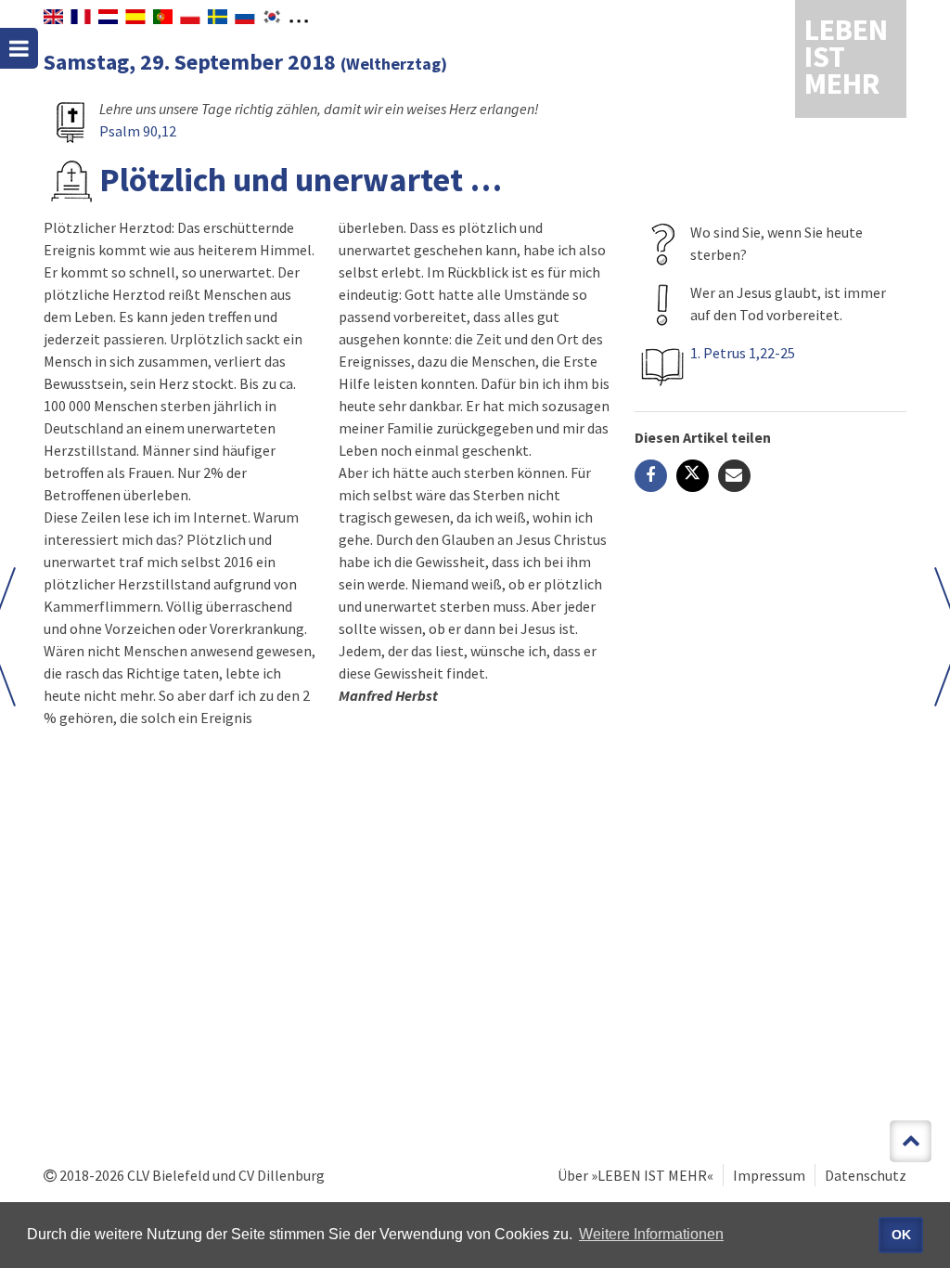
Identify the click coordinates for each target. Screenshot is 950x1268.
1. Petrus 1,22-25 (742, 352)
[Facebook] (651, 475)
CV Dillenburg (281, 1175)
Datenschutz (865, 1175)
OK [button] (901, 1234)
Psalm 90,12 (137, 131)
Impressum (769, 1175)
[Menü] (19, 48)
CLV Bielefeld (168, 1175)
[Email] (734, 475)
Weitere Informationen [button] (651, 1234)
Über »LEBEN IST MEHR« (635, 1175)
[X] (692, 475)
